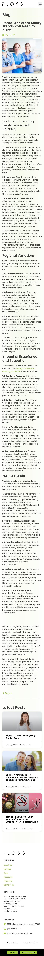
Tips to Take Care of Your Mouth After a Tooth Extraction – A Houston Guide (22, 819)
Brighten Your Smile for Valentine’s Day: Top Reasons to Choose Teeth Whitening (22, 777)
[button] (40, 4)
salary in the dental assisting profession (18, 370)
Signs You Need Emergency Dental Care (20, 736)
